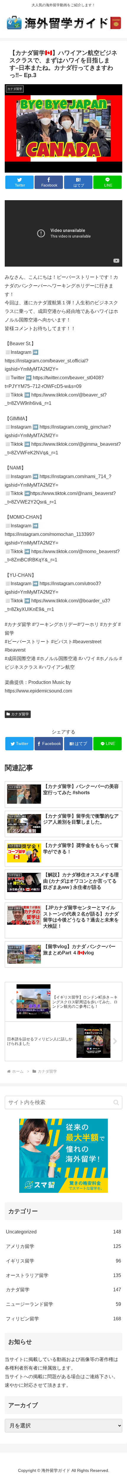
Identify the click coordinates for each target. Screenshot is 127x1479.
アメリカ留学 (63, 1246)
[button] (116, 1102)
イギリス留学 (63, 1260)
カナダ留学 (20, 714)
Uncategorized (63, 1231)
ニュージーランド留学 (63, 1304)
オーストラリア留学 (63, 1275)
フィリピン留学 (63, 1318)
